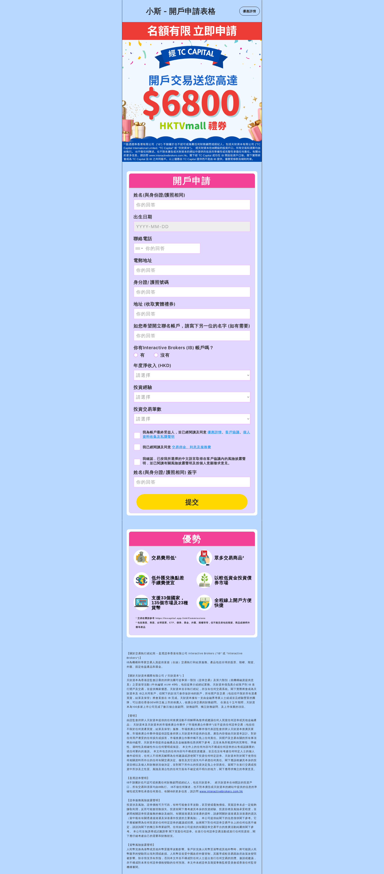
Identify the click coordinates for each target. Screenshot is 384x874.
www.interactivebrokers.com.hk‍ (221, 791)
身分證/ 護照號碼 (151, 282)
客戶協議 (232, 432)
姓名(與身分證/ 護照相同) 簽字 (165, 472)
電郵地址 (143, 260)
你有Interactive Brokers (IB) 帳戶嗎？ (174, 347)
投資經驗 (143, 387)
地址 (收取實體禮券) (155, 304)
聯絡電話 (143, 238)
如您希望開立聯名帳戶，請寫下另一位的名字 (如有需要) (192, 326)
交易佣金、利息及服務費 (191, 447)
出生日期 (143, 216)
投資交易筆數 (148, 409)
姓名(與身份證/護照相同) (159, 195)
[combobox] (139, 248)
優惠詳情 (215, 432)
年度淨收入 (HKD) (152, 365)
